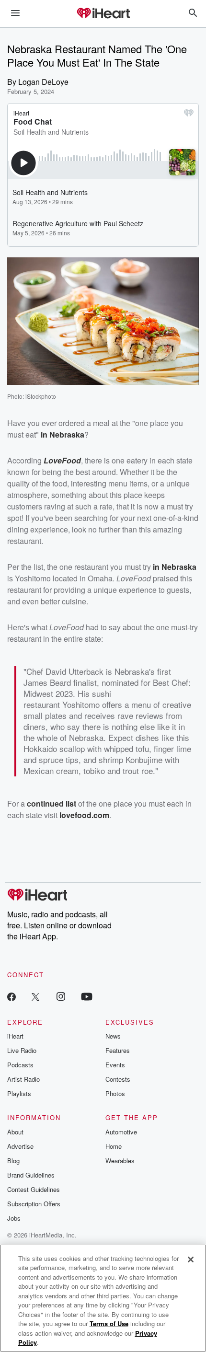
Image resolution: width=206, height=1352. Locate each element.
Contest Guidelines (33, 1189)
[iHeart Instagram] (61, 996)
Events (115, 1064)
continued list (51, 803)
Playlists (19, 1093)
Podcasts (20, 1064)
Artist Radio (23, 1079)
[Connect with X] (35, 996)
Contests (117, 1079)
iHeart (15, 1035)
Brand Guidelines (31, 1174)
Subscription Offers (33, 1203)
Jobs (14, 1218)
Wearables (120, 1160)
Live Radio (21, 1050)
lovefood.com (84, 814)
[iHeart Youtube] (86, 996)
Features (117, 1050)
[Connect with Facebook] (11, 996)
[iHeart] (103, 13)
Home (113, 1146)
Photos (115, 1093)
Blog (13, 1160)
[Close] (190, 1259)
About (15, 1131)
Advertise (20, 1146)
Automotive (121, 1131)
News (113, 1035)
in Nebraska (62, 434)
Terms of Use (109, 1323)
